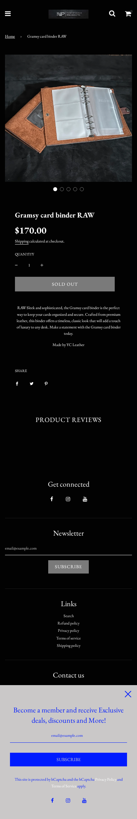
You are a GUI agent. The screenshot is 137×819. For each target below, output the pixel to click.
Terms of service (68, 638)
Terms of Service (63, 786)
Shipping (22, 241)
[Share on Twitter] (32, 383)
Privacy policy (68, 630)
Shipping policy (68, 645)
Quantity (24, 254)
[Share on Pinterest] (46, 383)
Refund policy (68, 623)
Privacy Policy (105, 779)
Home (10, 36)
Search (69, 615)
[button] (55, 189)
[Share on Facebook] (17, 383)
